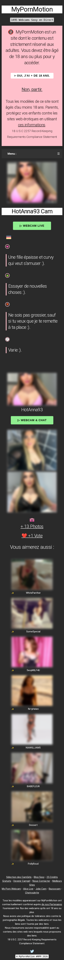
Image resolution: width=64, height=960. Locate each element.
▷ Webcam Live (32, 225)
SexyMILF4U (33, 670)
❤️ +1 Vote (32, 535)
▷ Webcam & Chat (32, 420)
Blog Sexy (39, 877)
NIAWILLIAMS (33, 747)
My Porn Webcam (11, 888)
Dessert (33, 825)
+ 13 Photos (32, 526)
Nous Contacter (41, 881)
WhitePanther (33, 592)
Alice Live (28, 888)
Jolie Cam (41, 888)
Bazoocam (55, 888)
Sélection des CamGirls (19, 877)
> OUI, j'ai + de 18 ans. (32, 75)
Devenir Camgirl (21, 881)
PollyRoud (33, 863)
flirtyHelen (33, 708)
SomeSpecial (33, 631)
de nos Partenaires (52, 904)
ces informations (31, 125)
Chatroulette (32, 892)
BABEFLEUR (33, 786)
